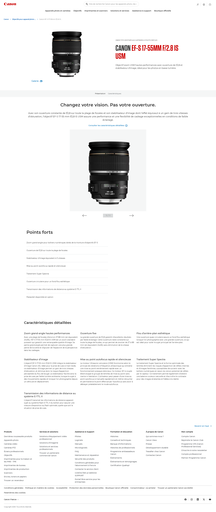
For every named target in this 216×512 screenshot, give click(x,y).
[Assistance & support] (152, 11)
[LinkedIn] (198, 499)
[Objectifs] (83, 11)
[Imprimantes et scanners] (109, 11)
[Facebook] (185, 499)
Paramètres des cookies (15, 493)
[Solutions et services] (130, 11)
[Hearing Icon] (198, 5)
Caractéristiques (114, 93)
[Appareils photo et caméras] (71, 11)
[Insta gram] (192, 499)
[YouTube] (210, 499)
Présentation (100, 93)
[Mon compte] (204, 5)
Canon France (10, 499)
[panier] (210, 5)
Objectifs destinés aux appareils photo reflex (136, 40)
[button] (84, 215)
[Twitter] (204, 499)
